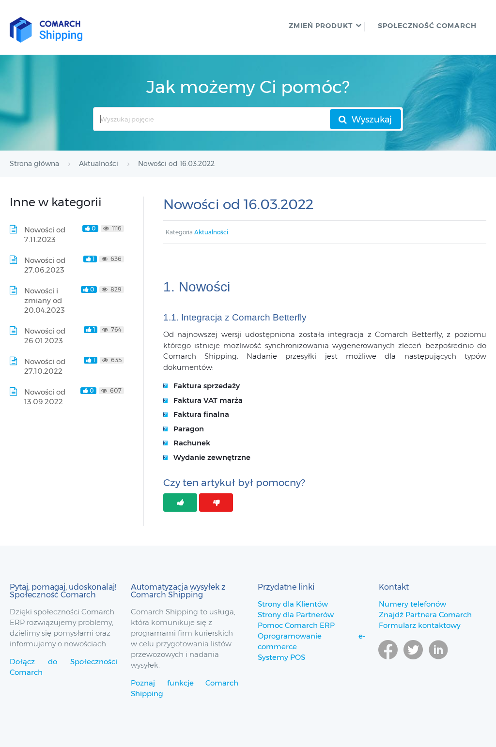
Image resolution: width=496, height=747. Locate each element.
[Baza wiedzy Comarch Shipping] (46, 27)
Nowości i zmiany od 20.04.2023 (44, 300)
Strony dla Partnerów (296, 614)
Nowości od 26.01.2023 (44, 335)
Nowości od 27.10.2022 (44, 366)
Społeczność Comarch (427, 25)
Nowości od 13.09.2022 (44, 396)
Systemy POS (281, 657)
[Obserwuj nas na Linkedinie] (438, 663)
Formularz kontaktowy (420, 625)
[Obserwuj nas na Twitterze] (413, 663)
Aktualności (211, 232)
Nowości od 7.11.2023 (44, 234)
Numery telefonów (412, 604)
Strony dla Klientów (293, 604)
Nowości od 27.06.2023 (44, 265)
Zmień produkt (321, 25)
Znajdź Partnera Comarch (425, 614)
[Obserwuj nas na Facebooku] (388, 663)
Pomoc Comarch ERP (296, 625)
